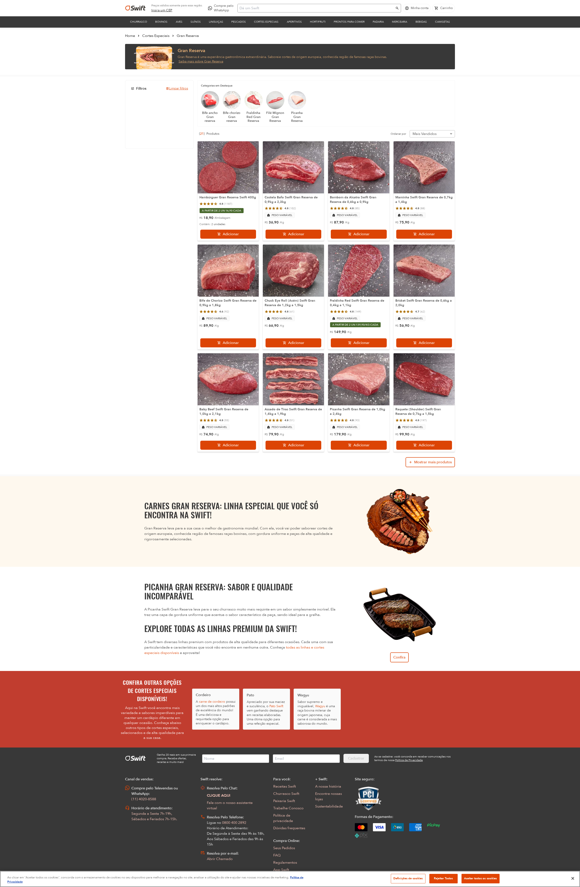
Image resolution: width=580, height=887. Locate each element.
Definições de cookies (408, 878)
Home (130, 35)
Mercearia (399, 22)
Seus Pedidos (284, 848)
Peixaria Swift (284, 800)
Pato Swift (276, 706)
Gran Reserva (188, 35)
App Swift (281, 869)
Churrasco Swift (286, 793)
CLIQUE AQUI (218, 795)
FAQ (276, 855)
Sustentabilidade (329, 806)
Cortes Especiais (266, 22)
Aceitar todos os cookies (480, 878)
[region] (290, 879)
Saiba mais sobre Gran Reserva (201, 61)
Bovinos (161, 22)
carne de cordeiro (212, 702)
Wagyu (320, 706)
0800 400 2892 (234, 822)
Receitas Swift (284, 786)
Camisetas (442, 22)
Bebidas (421, 22)
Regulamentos (285, 862)
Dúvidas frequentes (289, 828)
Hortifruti (318, 22)
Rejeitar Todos (443, 878)
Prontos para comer (349, 22)
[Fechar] (573, 878)
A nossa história (328, 786)
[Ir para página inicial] (135, 8)
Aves (179, 22)
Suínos (196, 22)
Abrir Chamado (220, 858)
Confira (399, 657)
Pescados (238, 22)
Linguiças (216, 22)
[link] (161, 10)
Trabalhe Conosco (288, 808)
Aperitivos (294, 22)
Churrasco (138, 22)
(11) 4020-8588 (143, 799)
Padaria (378, 22)
